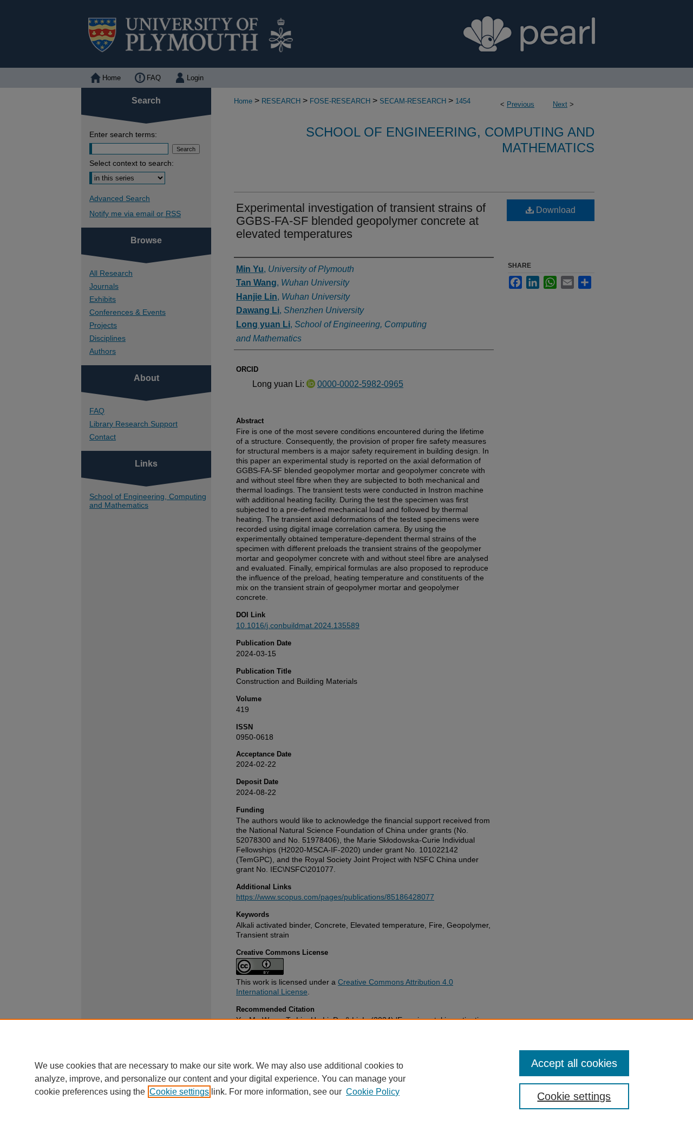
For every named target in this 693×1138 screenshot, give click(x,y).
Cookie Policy (373, 1091)
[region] (346, 1078)
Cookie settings (179, 1091)
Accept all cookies (574, 1063)
